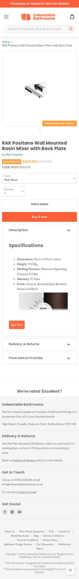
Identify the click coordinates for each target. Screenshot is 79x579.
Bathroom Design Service (18, 544)
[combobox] (35, 29)
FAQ (51, 531)
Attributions (64, 544)
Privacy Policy (50, 540)
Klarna (39, 548)
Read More (16, 324)
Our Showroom (44, 544)
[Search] (71, 29)
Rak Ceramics (14, 154)
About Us (10, 531)
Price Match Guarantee (31, 531)
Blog (36, 535)
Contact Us (23, 492)
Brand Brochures (20, 535)
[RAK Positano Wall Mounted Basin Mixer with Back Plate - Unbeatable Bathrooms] (39, 130)
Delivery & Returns (24, 460)
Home (6, 42)
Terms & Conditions (27, 540)
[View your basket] (72, 17)
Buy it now (39, 217)
